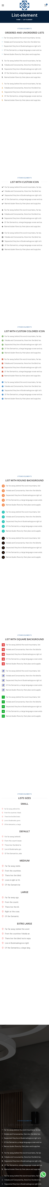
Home (18, 19)
